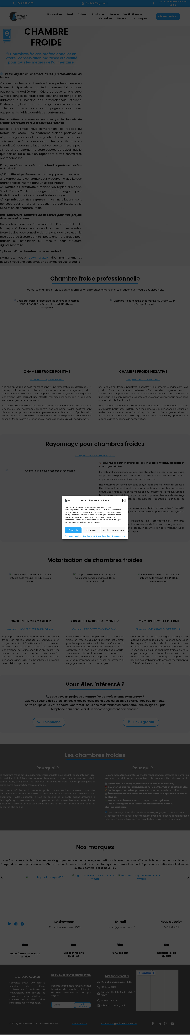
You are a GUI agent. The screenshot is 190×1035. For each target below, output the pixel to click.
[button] (124, 500)
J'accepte (73, 530)
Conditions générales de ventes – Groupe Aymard (104, 536)
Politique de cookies (73, 536)
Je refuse (91, 530)
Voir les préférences (113, 530)
